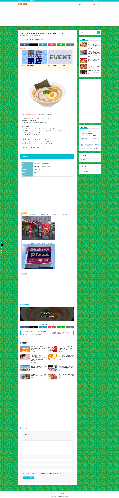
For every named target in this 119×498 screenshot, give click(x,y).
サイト (24, 468)
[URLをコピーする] (70, 44)
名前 (24, 457)
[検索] (100, 1)
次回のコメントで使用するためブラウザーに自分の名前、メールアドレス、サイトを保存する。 (44, 473)
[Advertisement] (59, 16)
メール (24, 463)
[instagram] (96, 1)
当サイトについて (64, 493)
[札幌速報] (22, 4)
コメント (25, 439)
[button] (24, 44)
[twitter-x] (94, 1)
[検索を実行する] (98, 32)
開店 (27, 35)
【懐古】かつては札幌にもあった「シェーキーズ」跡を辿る (37, 243)
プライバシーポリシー (55, 493)
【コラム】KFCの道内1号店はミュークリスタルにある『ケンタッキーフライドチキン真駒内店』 (46, 214)
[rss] (98, 1)
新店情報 (23, 35)
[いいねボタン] (23, 274)
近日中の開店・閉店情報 (86, 135)
